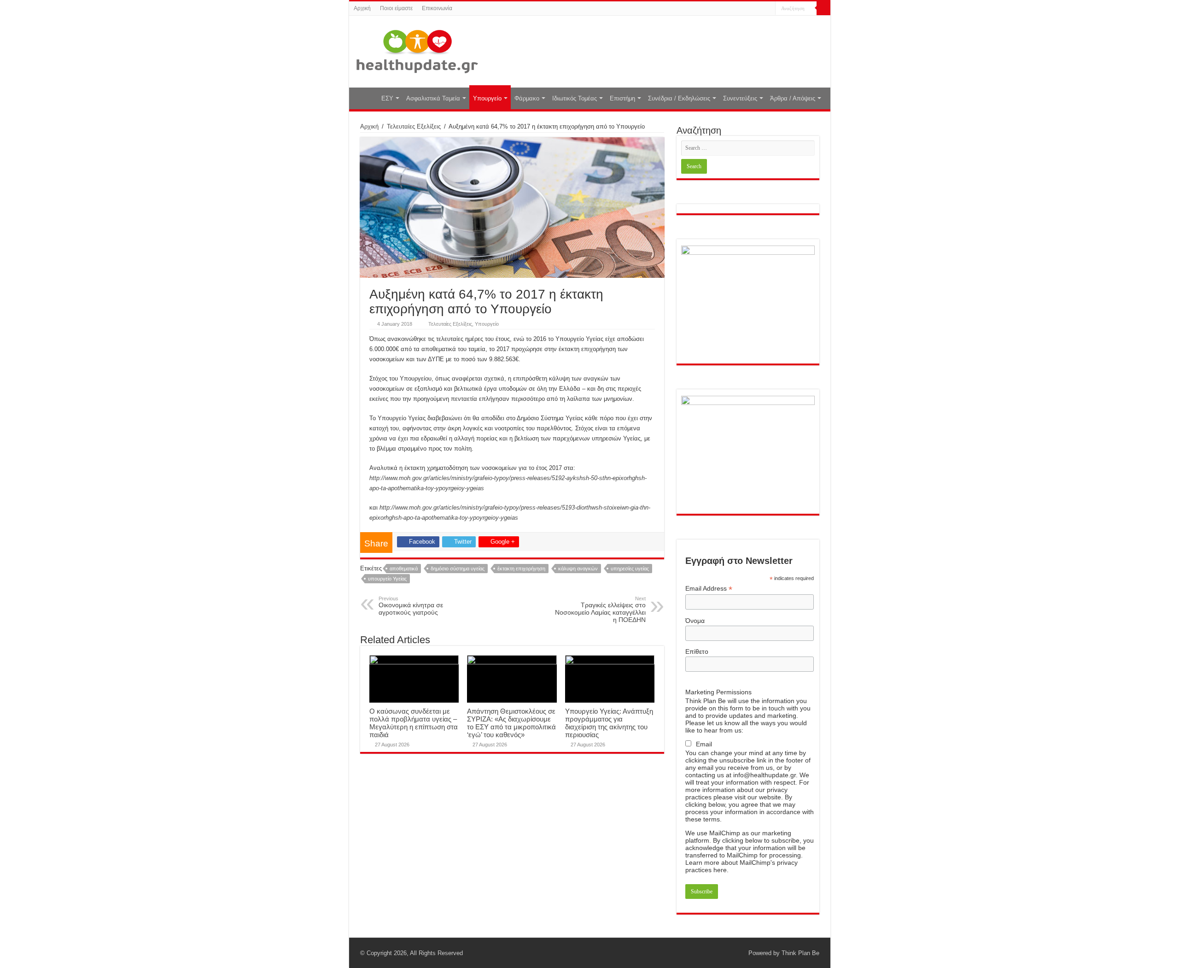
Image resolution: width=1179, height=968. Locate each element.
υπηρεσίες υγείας (630, 568)
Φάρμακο (526, 98)
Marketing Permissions (718, 692)
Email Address (708, 588)
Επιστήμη (622, 98)
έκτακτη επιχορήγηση (521, 568)
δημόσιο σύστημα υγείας (457, 568)
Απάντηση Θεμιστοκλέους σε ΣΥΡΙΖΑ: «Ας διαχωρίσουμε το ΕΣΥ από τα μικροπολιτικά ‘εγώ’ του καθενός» (511, 723)
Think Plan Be (800, 953)
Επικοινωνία (437, 8)
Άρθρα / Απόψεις (792, 98)
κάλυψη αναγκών (578, 568)
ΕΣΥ (387, 98)
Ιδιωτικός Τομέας (574, 98)
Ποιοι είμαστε (396, 8)
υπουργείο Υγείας (387, 578)
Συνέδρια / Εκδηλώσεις (679, 98)
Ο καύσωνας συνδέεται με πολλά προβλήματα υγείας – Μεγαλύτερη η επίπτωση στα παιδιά (413, 723)
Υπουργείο (487, 98)
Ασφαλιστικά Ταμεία (433, 98)
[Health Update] (417, 50)
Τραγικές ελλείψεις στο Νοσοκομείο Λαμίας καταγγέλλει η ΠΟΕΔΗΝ (600, 609)
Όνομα (695, 620)
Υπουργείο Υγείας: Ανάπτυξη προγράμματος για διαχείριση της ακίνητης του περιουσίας (609, 723)
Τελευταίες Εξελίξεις (414, 126)
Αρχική (362, 8)
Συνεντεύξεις (740, 98)
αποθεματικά (404, 568)
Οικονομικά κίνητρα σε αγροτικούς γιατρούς (411, 606)
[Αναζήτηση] (823, 8)
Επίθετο (696, 651)
